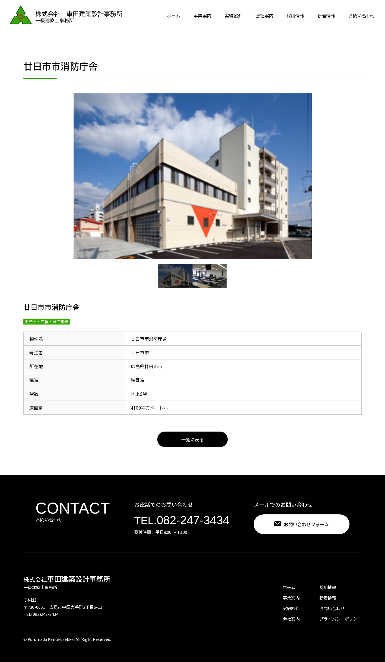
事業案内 (202, 15)
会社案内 (264, 15)
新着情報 (326, 15)
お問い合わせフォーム (306, 524)
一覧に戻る (192, 439)
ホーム (173, 15)
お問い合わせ (361, 15)
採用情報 (295, 15)
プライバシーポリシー (340, 619)
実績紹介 (233, 15)
